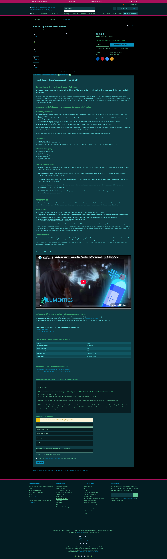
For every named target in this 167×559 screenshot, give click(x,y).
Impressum (59, 509)
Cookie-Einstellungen (62, 486)
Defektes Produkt (61, 494)
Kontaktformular (61, 488)
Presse (85, 490)
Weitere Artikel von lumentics (46, 331)
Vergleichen (100, 48)
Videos (85, 513)
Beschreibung (37, 74)
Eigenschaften (45, 74)
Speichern (40, 462)
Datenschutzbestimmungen (53, 458)
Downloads (54, 74)
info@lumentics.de (38, 497)
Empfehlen (124, 48)
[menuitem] (79, 9)
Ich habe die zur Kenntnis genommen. (56, 458)
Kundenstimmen (88, 496)
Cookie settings (88, 486)
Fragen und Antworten (90, 503)
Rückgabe (59, 500)
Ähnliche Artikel (37, 470)
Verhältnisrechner (89, 511)
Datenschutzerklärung (62, 507)
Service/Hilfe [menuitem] (134, 4)
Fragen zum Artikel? (43, 329)
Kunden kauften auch (49, 470)
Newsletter (59, 503)
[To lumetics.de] (80, 538)
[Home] (33, 13)
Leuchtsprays (84, 470)
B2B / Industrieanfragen (63, 490)
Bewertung (32, 503)
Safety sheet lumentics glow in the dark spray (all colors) (53, 369)
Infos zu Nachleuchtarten (91, 505)
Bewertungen (65, 74)
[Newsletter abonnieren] (135, 495)
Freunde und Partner (90, 494)
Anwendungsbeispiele (90, 500)
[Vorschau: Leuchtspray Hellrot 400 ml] (36, 36)
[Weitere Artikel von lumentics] (130, 28)
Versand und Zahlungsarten (64, 492)
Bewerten (114, 48)
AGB (57, 505)
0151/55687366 (35, 490)
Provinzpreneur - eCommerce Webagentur (88, 551)
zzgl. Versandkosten (100, 38)
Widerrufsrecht (60, 496)
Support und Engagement (91, 492)
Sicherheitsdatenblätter (91, 318)
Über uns (86, 488)
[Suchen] (93, 8)
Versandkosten (80, 532)
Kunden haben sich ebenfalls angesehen (67, 470)
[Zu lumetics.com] (86, 538)
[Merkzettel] (114, 8)
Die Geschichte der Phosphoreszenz (94, 498)
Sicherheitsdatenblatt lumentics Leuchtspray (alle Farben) (54, 371)
